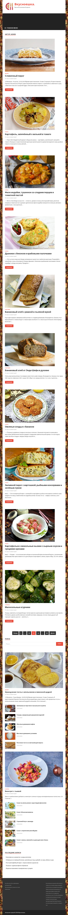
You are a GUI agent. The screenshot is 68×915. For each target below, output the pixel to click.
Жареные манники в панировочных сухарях (19, 868)
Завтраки (7, 309)
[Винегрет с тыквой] (34, 787)
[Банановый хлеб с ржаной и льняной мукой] (34, 292)
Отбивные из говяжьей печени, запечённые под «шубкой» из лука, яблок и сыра (30, 860)
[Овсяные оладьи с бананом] (34, 406)
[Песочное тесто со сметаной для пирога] (10, 748)
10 (29, 633)
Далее (53, 633)
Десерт (7, 73)
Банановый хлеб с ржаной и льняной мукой (28, 312)
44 (47, 633)
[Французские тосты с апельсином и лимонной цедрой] (34, 688)
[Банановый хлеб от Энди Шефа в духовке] (34, 350)
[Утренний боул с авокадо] (10, 827)
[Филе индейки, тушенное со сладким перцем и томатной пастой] (34, 172)
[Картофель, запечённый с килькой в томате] (34, 114)
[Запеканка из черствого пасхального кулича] (10, 711)
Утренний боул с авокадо (25, 821)
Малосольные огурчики (17, 607)
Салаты (7, 789)
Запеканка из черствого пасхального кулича (31, 705)
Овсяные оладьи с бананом (19, 426)
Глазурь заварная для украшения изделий (30, 715)
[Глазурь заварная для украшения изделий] (10, 720)
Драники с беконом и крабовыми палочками (28, 253)
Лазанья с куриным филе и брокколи (17, 865)
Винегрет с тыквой (13, 791)
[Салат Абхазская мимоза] (10, 818)
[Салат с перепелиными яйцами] (10, 836)
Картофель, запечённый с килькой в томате (28, 134)
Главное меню (12, 28)
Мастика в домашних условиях (27, 733)
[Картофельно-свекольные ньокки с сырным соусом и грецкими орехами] (34, 526)
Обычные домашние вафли (26, 724)
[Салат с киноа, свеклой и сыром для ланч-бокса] (10, 845)
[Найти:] (34, 644)
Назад (15, 633)
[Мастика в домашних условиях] (10, 739)
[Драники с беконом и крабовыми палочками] (34, 233)
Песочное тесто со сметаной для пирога (30, 742)
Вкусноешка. (25, 4)
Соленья (7, 604)
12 (38, 633)
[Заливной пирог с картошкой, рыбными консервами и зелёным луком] (34, 465)
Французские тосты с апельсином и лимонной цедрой (28, 692)
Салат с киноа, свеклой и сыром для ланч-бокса (32, 840)
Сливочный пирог (14, 75)
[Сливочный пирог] (34, 56)
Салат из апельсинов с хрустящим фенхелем (31, 803)
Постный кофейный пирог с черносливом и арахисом (22, 862)
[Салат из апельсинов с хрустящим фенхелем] (10, 808)
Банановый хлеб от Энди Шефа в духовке (27, 370)
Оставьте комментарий (10, 78)
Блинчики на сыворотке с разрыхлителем (18, 857)
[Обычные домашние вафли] (10, 730)
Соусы (6, 131)
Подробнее (9, 89)
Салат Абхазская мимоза (25, 812)
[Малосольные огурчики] (34, 587)
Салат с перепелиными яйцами (27, 830)
